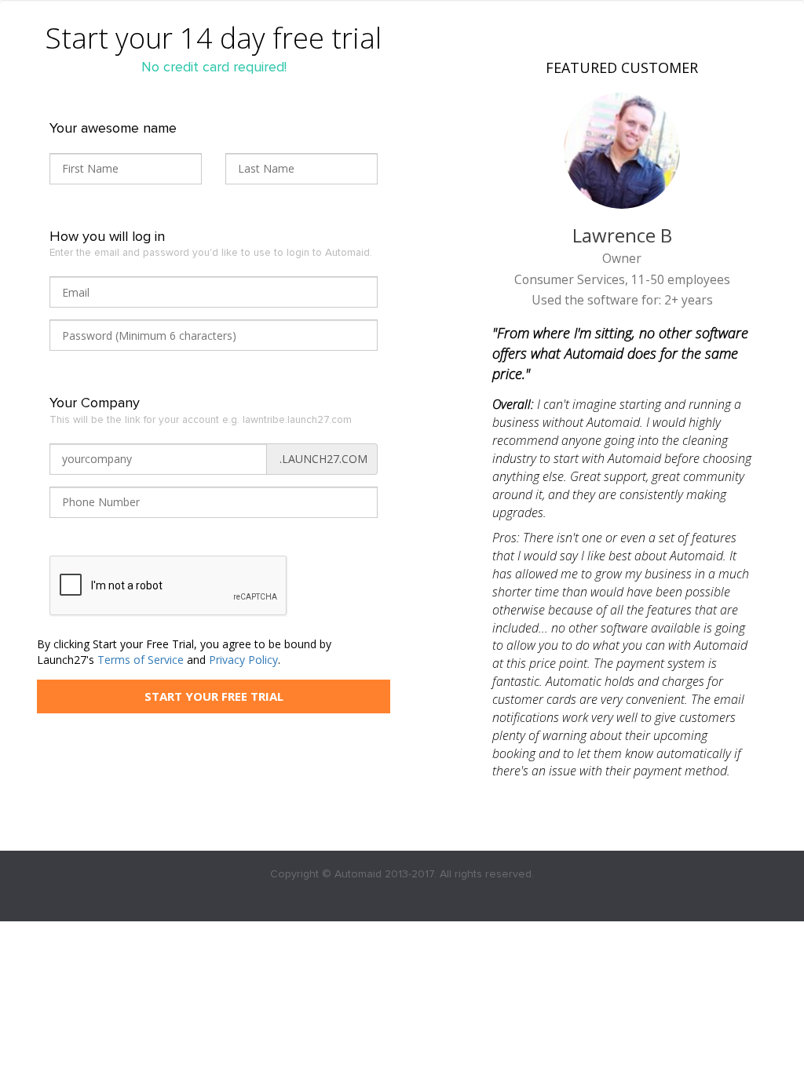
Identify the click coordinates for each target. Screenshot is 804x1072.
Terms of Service (140, 659)
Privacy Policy (243, 659)
